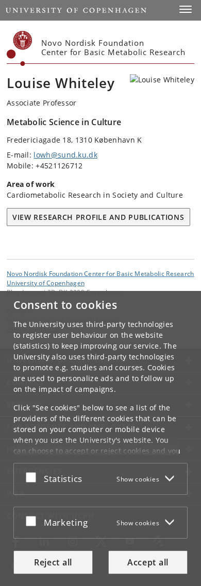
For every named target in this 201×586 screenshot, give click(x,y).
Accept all (148, 562)
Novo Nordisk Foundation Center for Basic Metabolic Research (100, 273)
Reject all (53, 562)
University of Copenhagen (46, 283)
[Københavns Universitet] (19, 48)
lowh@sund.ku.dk (65, 155)
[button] (185, 9)
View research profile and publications (98, 217)
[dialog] (100, 438)
